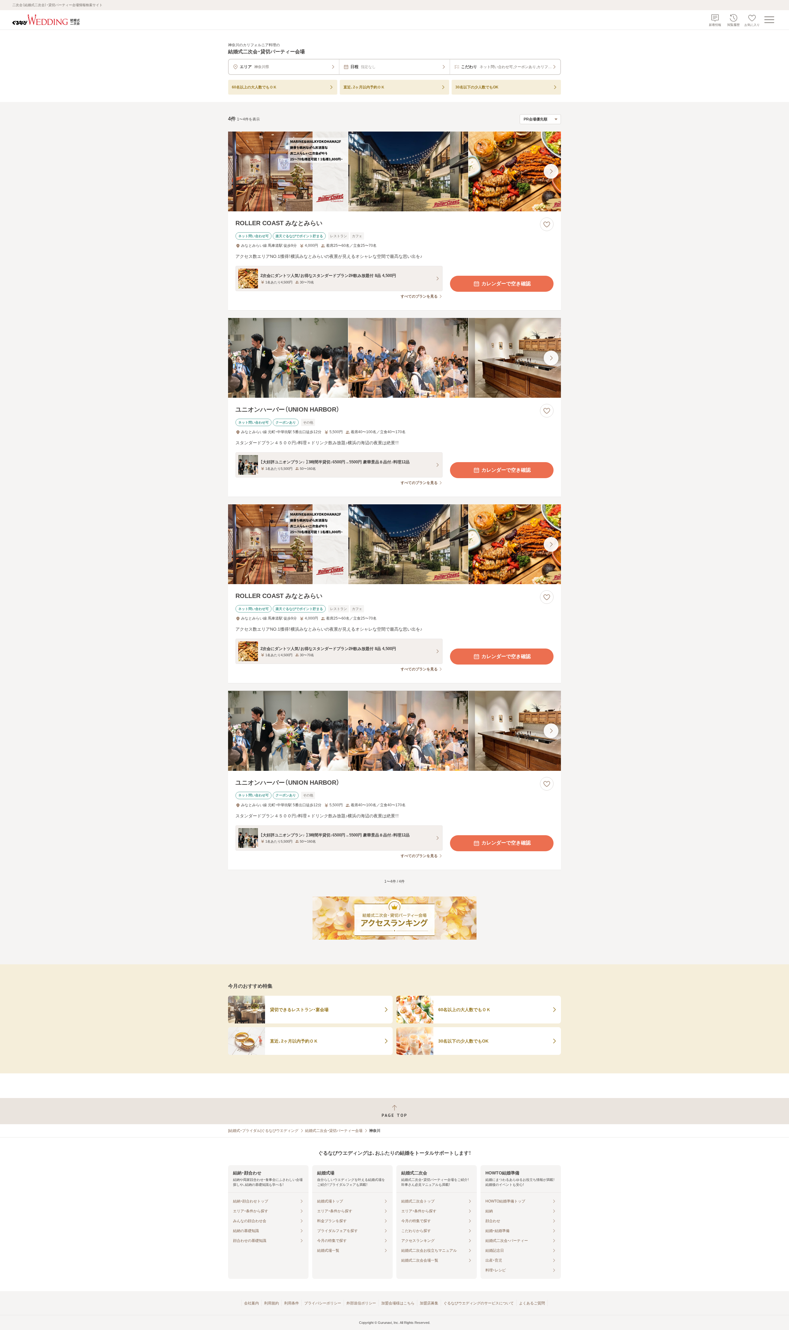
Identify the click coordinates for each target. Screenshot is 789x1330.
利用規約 (271, 1303)
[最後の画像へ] (551, 171)
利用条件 (291, 1303)
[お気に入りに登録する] (547, 224)
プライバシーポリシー (322, 1303)
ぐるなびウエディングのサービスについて (479, 1303)
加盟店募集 (429, 1303)
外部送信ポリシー (361, 1303)
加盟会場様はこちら (398, 1303)
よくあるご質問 (532, 1303)
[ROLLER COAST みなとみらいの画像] (394, 171)
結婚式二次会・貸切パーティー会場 (333, 1131)
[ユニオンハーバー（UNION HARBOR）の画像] (394, 358)
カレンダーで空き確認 (506, 283)
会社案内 (251, 1303)
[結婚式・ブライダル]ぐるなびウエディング (263, 1131)
